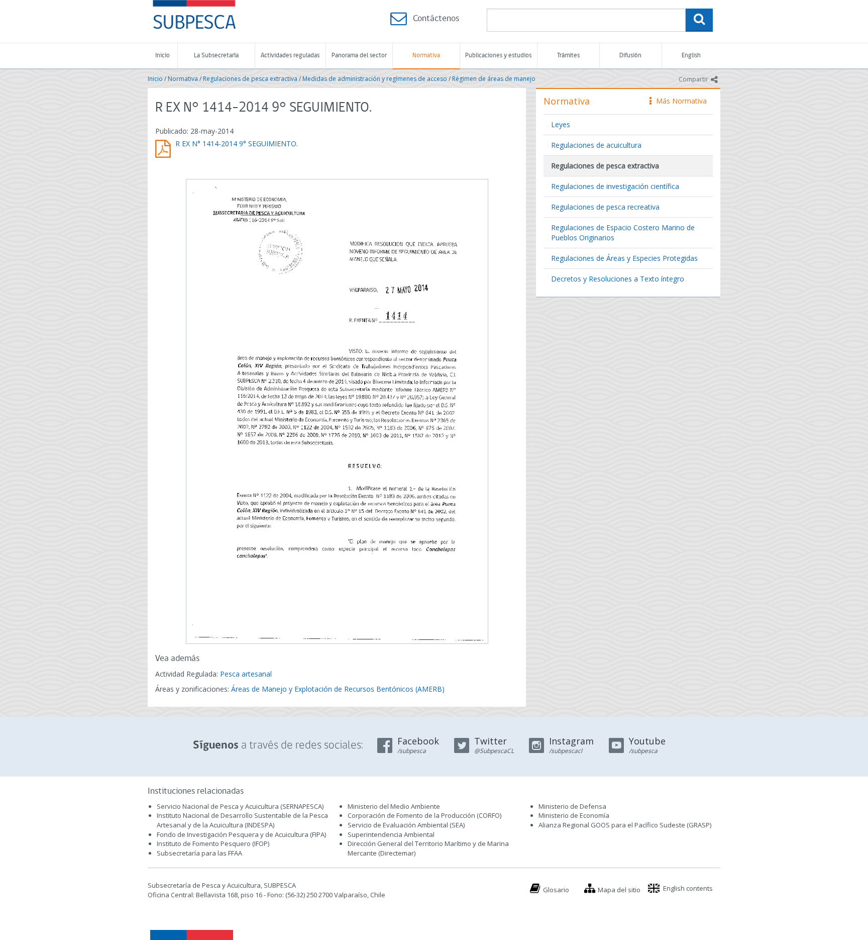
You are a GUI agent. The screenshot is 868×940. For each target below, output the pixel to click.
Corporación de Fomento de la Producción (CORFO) (424, 815)
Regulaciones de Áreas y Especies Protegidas (624, 258)
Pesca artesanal (246, 674)
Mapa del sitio (619, 889)
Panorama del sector (359, 55)
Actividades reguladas (290, 55)
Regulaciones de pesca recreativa (605, 207)
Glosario (556, 889)
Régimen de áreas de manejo (493, 78)
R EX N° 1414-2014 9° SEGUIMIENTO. (236, 143)
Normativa (426, 55)
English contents (688, 888)
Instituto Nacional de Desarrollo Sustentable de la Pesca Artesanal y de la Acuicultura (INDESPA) (242, 820)
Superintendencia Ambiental (391, 834)
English (691, 55)
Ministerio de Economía (573, 815)
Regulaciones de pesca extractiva (250, 78)
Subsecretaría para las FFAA (199, 853)
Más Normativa (679, 101)
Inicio (162, 55)
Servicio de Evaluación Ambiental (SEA (405, 824)
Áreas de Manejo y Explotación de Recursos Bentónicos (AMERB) (338, 689)
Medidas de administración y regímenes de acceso (374, 78)
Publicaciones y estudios (498, 55)
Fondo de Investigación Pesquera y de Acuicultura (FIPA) (241, 834)
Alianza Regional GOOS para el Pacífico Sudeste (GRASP (624, 824)
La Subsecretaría (216, 55)
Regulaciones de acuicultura (596, 145)
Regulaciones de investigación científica (615, 186)
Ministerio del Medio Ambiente (394, 806)
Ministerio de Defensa (572, 806)
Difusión (630, 55)
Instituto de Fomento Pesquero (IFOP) (213, 843)
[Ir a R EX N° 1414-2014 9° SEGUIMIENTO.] (336, 410)
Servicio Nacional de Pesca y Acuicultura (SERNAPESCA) (240, 806)
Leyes (560, 124)
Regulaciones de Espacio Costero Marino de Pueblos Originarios (623, 232)
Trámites (568, 55)
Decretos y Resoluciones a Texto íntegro (617, 279)
